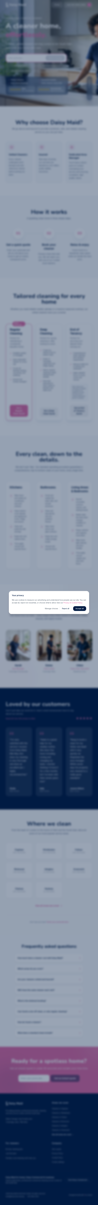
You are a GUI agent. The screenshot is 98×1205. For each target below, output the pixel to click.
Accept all (80, 608)
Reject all (65, 608)
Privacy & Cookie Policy (72, 603)
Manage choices (51, 608)
